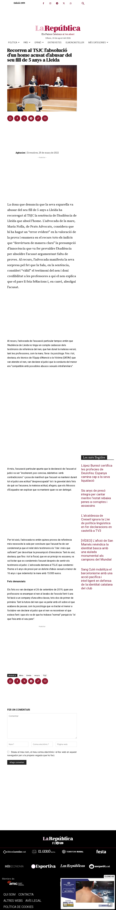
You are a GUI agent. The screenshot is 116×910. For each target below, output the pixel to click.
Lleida (28, 675)
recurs (37, 675)
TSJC (45, 675)
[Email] (45, 118)
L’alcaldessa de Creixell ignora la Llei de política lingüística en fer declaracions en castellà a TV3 (96, 523)
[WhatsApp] (70, 3)
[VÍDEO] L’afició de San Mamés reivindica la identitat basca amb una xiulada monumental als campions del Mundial (97, 550)
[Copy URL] (38, 118)
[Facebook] (43, 3)
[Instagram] (50, 3)
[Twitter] (63, 3)
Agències (20, 152)
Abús (21, 675)
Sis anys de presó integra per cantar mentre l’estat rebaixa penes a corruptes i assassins (96, 498)
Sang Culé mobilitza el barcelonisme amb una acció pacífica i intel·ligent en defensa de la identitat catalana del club (97, 579)
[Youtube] (62, 843)
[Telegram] (57, 3)
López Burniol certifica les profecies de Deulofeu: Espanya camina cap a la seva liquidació (96, 473)
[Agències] (11, 152)
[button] (83, 3)
